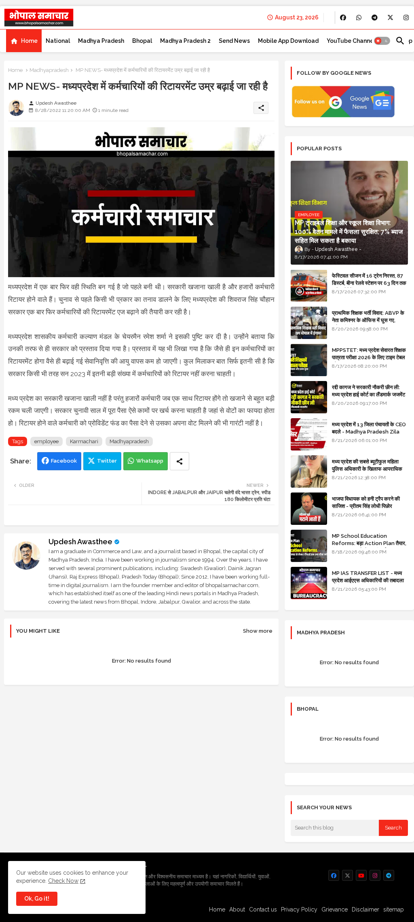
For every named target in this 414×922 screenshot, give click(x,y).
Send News (234, 41)
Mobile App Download (288, 41)
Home (29, 41)
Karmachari (84, 441)
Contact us (263, 909)
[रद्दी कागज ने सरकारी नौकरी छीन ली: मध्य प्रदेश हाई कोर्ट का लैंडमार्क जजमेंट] (309, 397)
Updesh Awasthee (80, 541)
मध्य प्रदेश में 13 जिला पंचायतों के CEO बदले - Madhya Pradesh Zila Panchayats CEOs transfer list (369, 435)
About (237, 909)
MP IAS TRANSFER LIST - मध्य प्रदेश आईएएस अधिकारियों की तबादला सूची (368, 580)
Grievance (334, 909)
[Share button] (179, 461)
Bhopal (142, 41)
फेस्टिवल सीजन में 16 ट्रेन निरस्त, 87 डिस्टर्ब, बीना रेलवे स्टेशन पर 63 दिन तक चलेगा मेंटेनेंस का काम (369, 283)
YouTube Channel (351, 41)
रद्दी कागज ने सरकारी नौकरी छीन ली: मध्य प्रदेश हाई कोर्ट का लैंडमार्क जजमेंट (368, 391)
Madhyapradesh (49, 70)
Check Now (63, 881)
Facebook (64, 461)
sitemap (393, 909)
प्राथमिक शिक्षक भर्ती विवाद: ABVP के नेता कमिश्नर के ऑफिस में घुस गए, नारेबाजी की (368, 320)
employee (46, 441)
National (58, 41)
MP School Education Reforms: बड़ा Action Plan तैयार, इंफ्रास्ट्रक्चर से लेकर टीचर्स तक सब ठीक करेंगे (369, 547)
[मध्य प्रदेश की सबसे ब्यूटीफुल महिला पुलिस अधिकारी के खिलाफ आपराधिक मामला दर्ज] (309, 471)
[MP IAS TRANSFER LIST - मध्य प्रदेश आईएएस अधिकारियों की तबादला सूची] (309, 583)
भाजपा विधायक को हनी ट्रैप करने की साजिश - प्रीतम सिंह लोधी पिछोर (366, 502)
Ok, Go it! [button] (36, 898)
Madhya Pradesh (101, 41)
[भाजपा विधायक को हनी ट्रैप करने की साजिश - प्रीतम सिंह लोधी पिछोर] (309, 509)
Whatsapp (149, 461)
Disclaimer (365, 909)
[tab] (24, 40)
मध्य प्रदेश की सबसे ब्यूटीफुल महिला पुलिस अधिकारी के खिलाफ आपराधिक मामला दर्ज (367, 469)
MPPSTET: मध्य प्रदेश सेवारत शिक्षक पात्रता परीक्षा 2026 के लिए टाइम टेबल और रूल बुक (369, 357)
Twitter (107, 461)
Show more (257, 631)
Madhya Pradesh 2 (185, 41)
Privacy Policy (299, 909)
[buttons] (343, 17)
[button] (382, 41)
